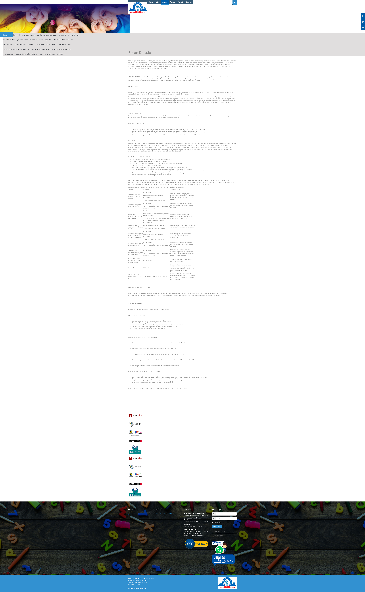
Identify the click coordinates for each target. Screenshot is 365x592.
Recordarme (217, 522)
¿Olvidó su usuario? (219, 531)
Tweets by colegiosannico (164, 513)
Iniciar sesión (217, 526)
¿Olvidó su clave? (218, 536)
